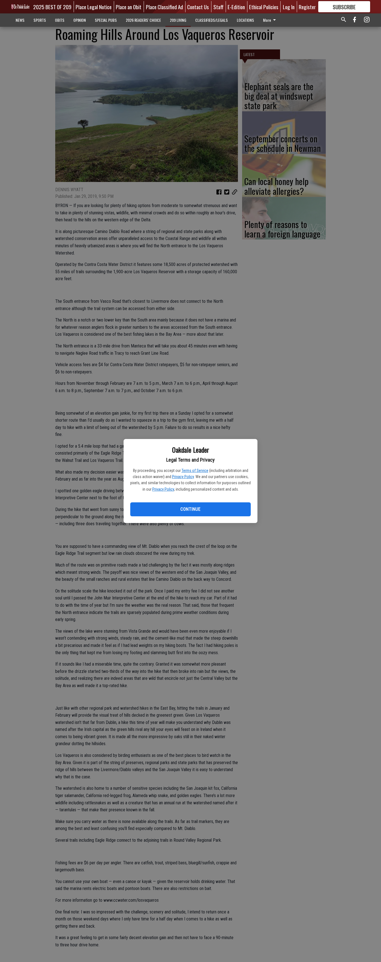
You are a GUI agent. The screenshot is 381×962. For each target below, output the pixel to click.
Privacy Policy (183, 476)
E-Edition (236, 6)
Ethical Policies (263, 6)
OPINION (79, 20)
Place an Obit (128, 6)
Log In (289, 6)
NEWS (20, 20)
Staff (218, 6)
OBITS (59, 20)
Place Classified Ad (164, 6)
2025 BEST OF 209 (52, 6)
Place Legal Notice (94, 6)
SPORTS (39, 20)
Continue (190, 509)
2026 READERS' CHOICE (143, 20)
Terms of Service (195, 470)
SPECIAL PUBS (106, 20)
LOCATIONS (245, 20)
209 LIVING (178, 20)
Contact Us (198, 6)
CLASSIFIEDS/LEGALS (211, 20)
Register (307, 6)
